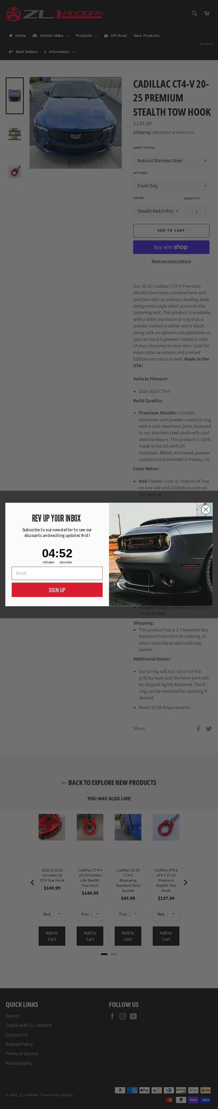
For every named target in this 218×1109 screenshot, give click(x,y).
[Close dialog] (206, 509)
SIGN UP (57, 590)
